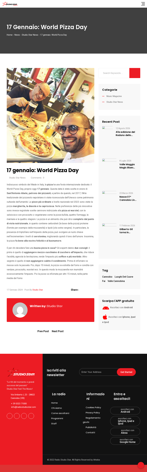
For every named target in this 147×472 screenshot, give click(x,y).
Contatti (90, 432)
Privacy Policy (93, 412)
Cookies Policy (93, 407)
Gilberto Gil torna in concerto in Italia (126, 231)
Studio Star (37, 290)
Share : (75, 289)
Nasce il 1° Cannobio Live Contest (127, 198)
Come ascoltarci (60, 413)
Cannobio (107, 276)
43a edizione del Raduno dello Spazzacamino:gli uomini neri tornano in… (126, 133)
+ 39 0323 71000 (19, 403)
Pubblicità (91, 427)
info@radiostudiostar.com (23, 407)
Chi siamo (56, 407)
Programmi (57, 418)
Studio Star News (17, 177)
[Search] (137, 3)
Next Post (58, 331)
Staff (54, 423)
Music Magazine (114, 96)
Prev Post (43, 331)
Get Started (126, 372)
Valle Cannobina (116, 281)
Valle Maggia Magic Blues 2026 (127, 166)
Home (54, 402)
